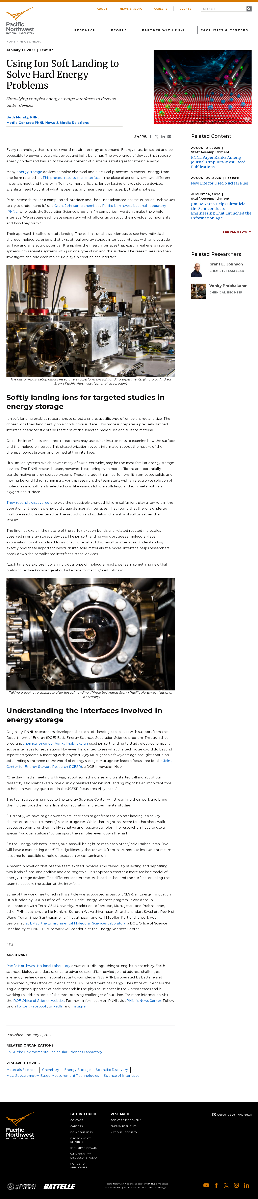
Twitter (23, 1006)
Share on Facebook (150, 136)
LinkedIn (56, 1006)
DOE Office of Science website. (39, 1001)
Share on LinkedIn (163, 136)
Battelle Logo (59, 1186)
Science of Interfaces (121, 1076)
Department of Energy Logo (21, 1186)
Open (247, 119)
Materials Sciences (21, 1070)
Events (185, 8)
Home (10, 41)
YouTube (206, 1185)
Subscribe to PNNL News (234, 1114)
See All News (235, 231)
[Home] (20, 20)
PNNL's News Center (144, 1001)
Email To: (169, 136)
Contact (76, 1120)
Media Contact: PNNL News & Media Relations (47, 123)
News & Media (131, 8)
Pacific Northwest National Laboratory (38, 966)
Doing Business (81, 1132)
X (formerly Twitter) (226, 1185)
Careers (161, 8)
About (102, 8)
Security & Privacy (83, 1147)
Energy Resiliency (124, 1126)
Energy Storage (77, 1070)
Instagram (80, 1006)
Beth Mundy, (23, 117)
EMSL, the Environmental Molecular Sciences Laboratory (54, 1052)
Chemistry (50, 1070)
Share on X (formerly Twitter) (156, 136)
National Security (124, 1132)
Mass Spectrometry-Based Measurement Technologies (52, 1076)
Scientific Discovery (112, 1070)
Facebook (38, 1006)
